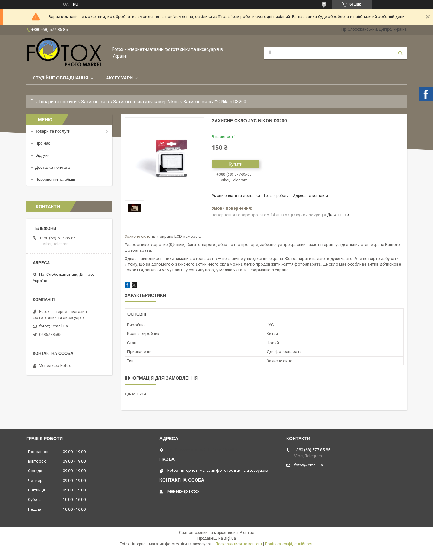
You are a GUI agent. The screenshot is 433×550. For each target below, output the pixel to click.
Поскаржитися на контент (239, 544)
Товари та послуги (57, 101)
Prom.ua (247, 532)
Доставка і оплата (52, 167)
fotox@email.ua (53, 326)
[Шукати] (400, 53)
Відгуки (42, 155)
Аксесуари (119, 77)
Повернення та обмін (55, 179)
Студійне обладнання (60, 77)
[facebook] (127, 286)
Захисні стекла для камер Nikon (146, 101)
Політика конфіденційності (289, 544)
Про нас (42, 143)
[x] (134, 286)
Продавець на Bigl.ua (216, 538)
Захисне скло (95, 101)
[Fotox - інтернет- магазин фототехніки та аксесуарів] (64, 53)
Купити (235, 164)
